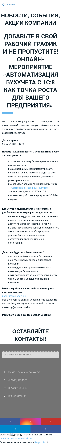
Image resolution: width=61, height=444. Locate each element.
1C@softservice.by (17, 396)
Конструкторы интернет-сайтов (16, 438)
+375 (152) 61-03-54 (17, 388)
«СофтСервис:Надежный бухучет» (29, 187)
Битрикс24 (39, 442)
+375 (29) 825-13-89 (17, 380)
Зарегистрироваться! (14, 296)
